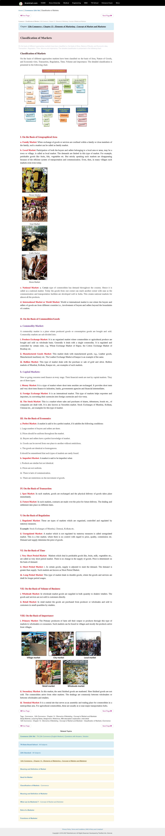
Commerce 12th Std (32, 10)
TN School (94, 3)
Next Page (106, 16)
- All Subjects (33, 744)
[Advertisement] (132, 43)
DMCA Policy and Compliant (94, 829)
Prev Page (26, 16)
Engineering (76, 3)
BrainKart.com (31, 3)
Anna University (54, 3)
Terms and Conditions (78, 829)
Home (21, 10)
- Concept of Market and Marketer (41, 802)
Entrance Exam (107, 3)
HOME (43, 3)
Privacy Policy (66, 829)
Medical (66, 3)
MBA (86, 3)
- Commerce (34, 785)
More (118, 3)
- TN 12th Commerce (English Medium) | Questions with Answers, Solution (54, 736)
